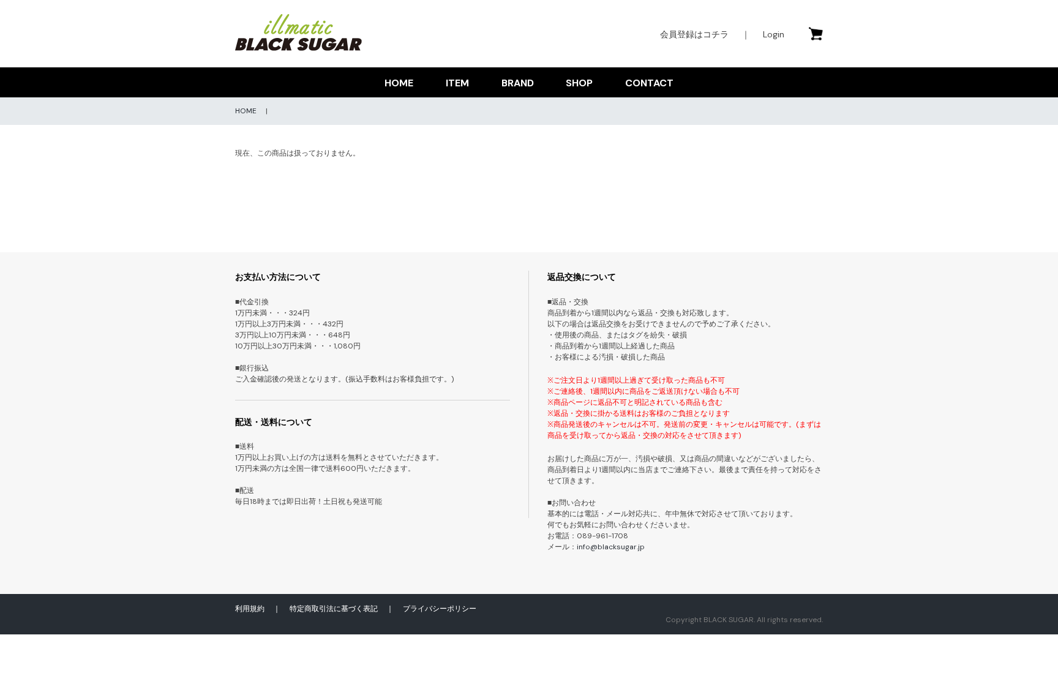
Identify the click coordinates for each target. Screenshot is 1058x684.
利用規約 (249, 609)
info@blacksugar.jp (611, 547)
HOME (399, 83)
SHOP (579, 83)
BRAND (517, 83)
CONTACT (649, 83)
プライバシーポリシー (439, 609)
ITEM (457, 83)
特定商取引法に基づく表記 (334, 609)
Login (773, 34)
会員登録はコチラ (694, 34)
